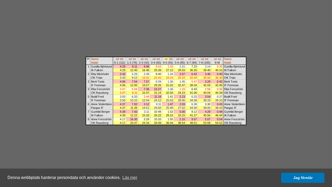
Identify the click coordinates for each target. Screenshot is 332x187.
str (117, 59)
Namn (95, 59)
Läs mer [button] (129, 177)
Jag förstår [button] (303, 178)
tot (121, 59)
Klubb (94, 62)
